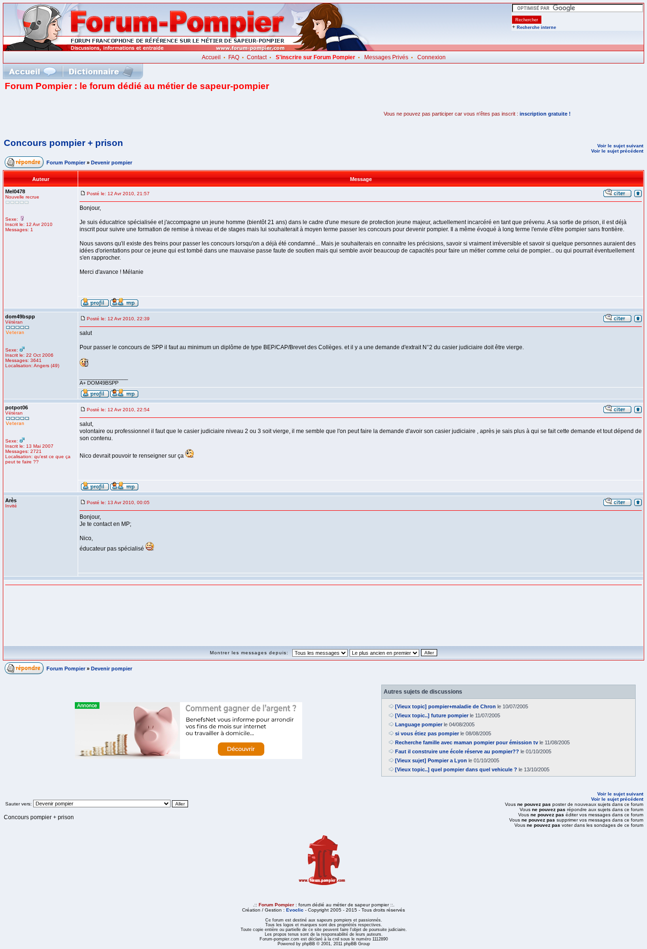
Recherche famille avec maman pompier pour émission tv (466, 742)
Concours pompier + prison (63, 143)
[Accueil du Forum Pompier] (32, 71)
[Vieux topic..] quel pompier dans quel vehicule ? (456, 769)
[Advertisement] (115, 113)
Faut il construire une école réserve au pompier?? (457, 751)
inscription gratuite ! (545, 114)
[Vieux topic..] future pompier (431, 715)
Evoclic (295, 910)
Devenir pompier (111, 162)
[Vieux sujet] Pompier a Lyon (431, 760)
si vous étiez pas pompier (427, 733)
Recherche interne (536, 27)
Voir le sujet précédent (617, 151)
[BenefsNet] (188, 757)
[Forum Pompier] (189, 48)
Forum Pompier (65, 162)
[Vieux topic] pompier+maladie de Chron (445, 706)
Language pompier (418, 724)
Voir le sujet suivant (620, 145)
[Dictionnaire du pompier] (101, 71)
